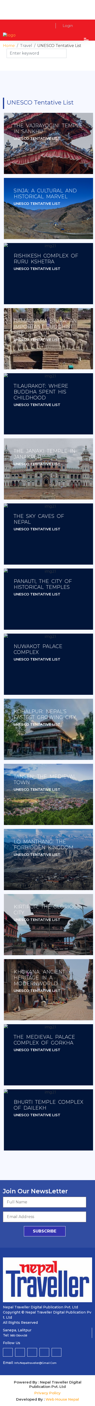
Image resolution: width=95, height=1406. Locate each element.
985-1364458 (18, 1335)
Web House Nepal (62, 1399)
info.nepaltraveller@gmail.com (35, 1363)
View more (48, 143)
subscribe (44, 1231)
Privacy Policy (47, 1393)
